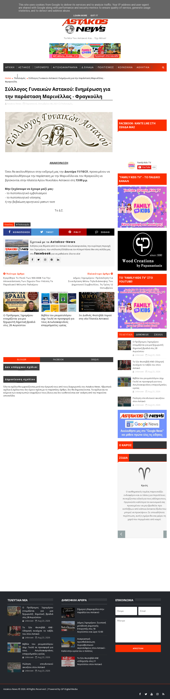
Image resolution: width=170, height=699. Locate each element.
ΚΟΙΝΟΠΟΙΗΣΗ (21, 232)
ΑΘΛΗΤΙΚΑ (143, 67)
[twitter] (145, 694)
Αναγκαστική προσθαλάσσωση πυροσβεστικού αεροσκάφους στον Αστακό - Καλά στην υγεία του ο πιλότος (83, 644)
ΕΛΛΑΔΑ (10, 75)
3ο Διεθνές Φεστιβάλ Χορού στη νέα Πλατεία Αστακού (95, 317)
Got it (94, 15)
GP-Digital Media (136, 689)
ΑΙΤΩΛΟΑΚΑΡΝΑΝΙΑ (65, 67)
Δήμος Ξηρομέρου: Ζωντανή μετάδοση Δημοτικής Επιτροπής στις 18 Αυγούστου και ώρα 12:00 (91, 627)
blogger (21, 359)
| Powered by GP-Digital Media (62, 689)
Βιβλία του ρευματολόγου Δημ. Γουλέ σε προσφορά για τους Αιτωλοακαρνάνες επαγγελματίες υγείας (57, 320)
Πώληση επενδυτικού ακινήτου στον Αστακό (37, 665)
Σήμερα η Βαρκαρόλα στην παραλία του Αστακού (90, 611)
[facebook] (140, 694)
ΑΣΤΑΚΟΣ (24, 67)
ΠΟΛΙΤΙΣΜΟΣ (106, 67)
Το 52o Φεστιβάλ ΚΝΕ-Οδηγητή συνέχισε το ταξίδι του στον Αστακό (148, 365)
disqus (94, 359)
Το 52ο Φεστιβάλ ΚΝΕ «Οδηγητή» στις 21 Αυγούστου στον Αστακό (89, 661)
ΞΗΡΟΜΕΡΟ (41, 67)
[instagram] (157, 694)
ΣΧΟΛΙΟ (105, 232)
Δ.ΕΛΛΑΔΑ (88, 67)
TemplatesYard (102, 689)
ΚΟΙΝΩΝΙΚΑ (125, 67)
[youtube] (151, 694)
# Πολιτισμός (22, 224)
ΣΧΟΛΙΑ (158, 334)
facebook (58, 359)
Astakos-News (10, 689)
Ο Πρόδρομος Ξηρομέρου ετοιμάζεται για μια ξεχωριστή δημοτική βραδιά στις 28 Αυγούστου (19, 320)
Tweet (50, 232)
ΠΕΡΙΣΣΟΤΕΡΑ (28, 75)
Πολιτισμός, (67, 103)
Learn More (80, 15)
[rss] (163, 694)
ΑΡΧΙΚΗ (9, 67)
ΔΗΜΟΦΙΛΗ (142, 334)
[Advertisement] (63, 345)
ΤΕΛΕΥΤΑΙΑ (125, 334)
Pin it (77, 232)
